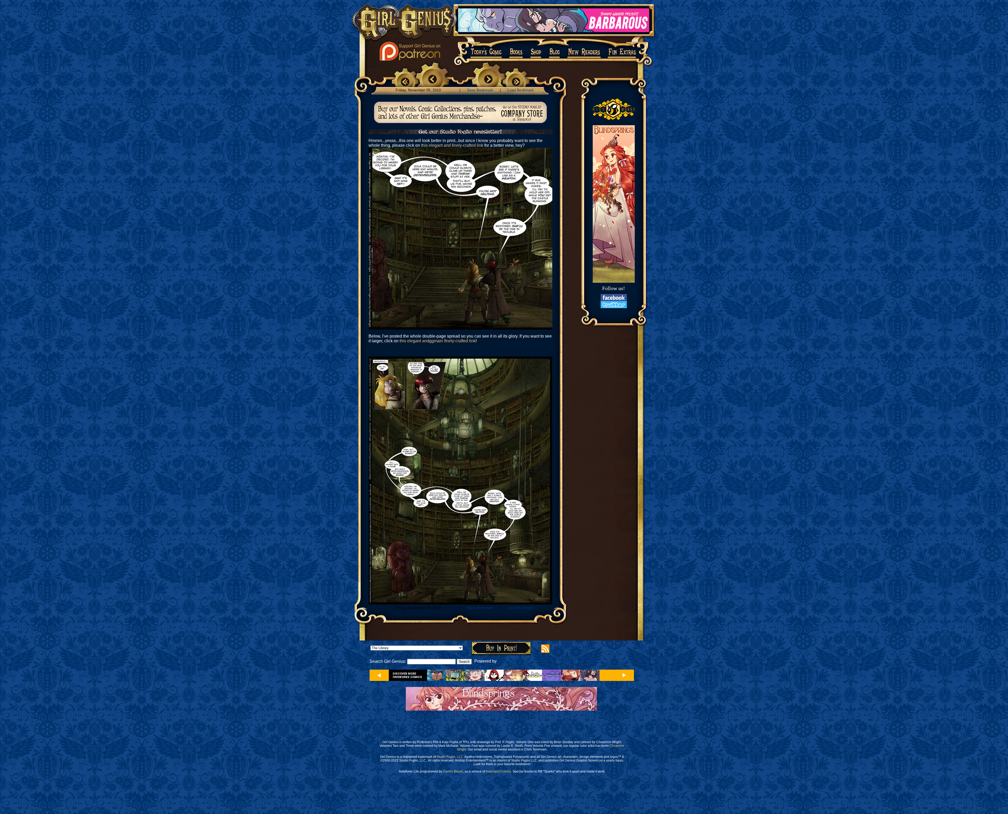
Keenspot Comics (498, 771)
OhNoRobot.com (513, 661)
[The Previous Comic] (432, 79)
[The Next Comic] (488, 79)
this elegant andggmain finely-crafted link (438, 341)
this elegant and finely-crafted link (452, 145)
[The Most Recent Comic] (516, 80)
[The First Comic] (405, 80)
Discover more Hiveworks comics (407, 675)
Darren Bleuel (453, 771)
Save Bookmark (480, 90)
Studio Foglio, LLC (450, 757)
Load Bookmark (520, 90)
